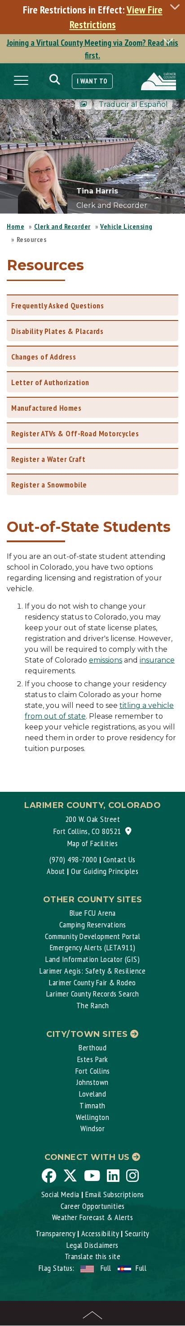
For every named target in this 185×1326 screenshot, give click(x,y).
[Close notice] (177, 6)
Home (15, 226)
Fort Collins (92, 1071)
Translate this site (93, 1256)
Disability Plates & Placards (57, 331)
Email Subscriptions (114, 1194)
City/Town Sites (88, 1034)
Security (137, 1233)
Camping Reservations (92, 924)
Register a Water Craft (48, 459)
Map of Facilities (92, 843)
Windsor (92, 1128)
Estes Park (92, 1059)
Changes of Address (43, 356)
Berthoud (92, 1047)
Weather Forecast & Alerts (92, 1217)
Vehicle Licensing (126, 226)
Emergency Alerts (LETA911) (93, 947)
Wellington (92, 1117)
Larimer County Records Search (92, 993)
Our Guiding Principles (104, 871)
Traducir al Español (133, 104)
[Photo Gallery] (83, 104)
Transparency (55, 1233)
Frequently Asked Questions (57, 305)
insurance (157, 660)
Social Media (60, 1194)
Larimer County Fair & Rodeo (92, 982)
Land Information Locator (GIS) (92, 959)
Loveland (92, 1094)
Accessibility (100, 1233)
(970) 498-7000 (73, 859)
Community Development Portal (92, 936)
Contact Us (119, 859)
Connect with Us (88, 1157)
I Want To (92, 81)
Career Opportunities (93, 1206)
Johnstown (92, 1082)
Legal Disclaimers (92, 1245)
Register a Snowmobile (49, 484)
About (56, 871)
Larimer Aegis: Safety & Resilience (92, 971)
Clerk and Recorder (62, 226)
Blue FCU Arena (93, 913)
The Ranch (92, 1005)
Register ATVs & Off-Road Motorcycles (75, 433)
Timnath (92, 1105)
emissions (105, 660)
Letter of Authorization (50, 382)
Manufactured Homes (46, 408)
